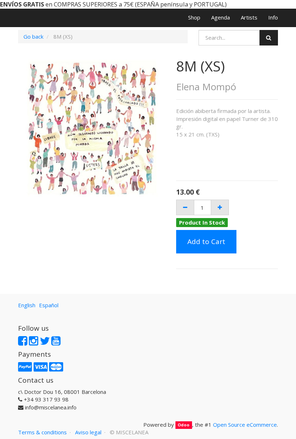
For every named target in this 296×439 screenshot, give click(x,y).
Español (48, 305)
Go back (33, 36)
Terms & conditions (42, 432)
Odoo (184, 425)
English (26, 305)
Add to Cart (206, 241)
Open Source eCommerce (245, 424)
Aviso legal (88, 432)
